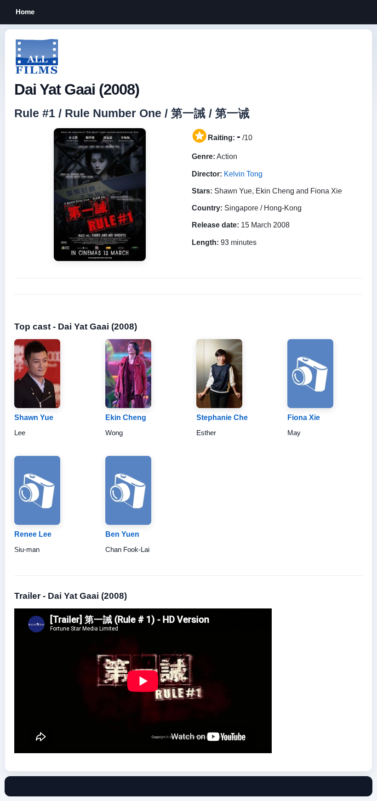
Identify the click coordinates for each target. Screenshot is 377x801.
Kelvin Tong (243, 174)
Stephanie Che (222, 417)
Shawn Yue (33, 417)
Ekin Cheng (125, 417)
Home (25, 12)
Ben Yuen (122, 534)
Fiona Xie (303, 417)
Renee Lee (32, 534)
